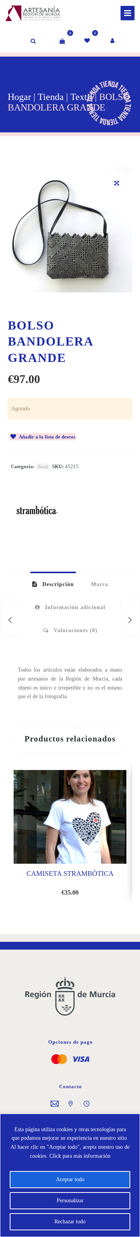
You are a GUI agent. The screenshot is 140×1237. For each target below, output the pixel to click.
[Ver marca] (37, 537)
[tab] (53, 583)
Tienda (51, 97)
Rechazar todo (70, 1222)
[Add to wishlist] (96, 889)
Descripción (57, 584)
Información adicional (74, 607)
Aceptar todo (70, 1179)
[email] (55, 1104)
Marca (99, 584)
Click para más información (79, 1156)
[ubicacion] (70, 1104)
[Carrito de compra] (62, 41)
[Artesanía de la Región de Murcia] (24, 12)
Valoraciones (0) (75, 630)
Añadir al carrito (63, 888)
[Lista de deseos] (87, 41)
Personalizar (70, 1200)
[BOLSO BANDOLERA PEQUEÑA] (9, 618)
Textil (81, 97)
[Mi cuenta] (113, 41)
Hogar (19, 97)
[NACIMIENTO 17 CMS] (130, 618)
